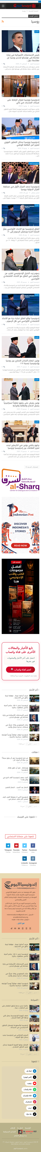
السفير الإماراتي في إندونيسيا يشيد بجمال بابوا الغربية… (15, 1036)
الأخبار (36, 31)
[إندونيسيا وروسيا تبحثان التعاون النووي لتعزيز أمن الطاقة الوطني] (20, 128)
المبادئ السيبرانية (9, 1131)
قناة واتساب (28, 1089)
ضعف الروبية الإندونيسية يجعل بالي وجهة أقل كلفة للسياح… (15, 1016)
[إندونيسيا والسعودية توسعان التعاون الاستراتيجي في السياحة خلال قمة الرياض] (34, 1028)
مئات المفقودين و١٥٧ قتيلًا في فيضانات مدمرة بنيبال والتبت (17, 726)
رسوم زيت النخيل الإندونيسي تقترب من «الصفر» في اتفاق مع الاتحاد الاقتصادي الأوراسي (21, 276)
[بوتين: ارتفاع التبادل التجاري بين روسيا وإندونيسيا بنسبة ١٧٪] (20, 347)
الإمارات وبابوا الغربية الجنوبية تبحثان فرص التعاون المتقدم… (15, 1045)
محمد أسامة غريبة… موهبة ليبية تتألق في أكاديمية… (16, 696)
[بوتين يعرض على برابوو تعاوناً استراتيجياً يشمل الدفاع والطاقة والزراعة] (20, 389)
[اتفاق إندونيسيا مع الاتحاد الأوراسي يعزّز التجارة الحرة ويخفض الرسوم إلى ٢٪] (20, 215)
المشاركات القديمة (32, 467)
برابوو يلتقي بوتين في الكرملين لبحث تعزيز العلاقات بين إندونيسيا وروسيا (22, 446)
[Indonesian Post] (27, 1132)
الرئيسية (28, 1128)
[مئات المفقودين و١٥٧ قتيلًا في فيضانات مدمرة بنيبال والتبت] (34, 727)
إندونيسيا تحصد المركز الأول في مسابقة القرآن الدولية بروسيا (21, 188)
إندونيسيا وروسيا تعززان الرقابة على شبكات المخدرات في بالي (23, 101)
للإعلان (12, 1128)
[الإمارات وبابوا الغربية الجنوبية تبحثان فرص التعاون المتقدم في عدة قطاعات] (34, 1047)
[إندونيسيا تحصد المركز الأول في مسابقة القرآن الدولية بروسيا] (20, 173)
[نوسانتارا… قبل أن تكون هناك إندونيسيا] (34, 770)
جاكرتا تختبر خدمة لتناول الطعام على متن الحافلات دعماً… (15, 1006)
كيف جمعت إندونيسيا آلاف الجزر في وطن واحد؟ (15, 778)
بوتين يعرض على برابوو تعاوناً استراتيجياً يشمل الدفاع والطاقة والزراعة (21, 404)
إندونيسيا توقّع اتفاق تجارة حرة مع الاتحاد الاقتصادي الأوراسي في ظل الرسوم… (20, 319)
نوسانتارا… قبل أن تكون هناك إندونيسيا (18, 768)
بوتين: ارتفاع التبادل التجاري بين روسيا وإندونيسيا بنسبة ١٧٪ (22, 362)
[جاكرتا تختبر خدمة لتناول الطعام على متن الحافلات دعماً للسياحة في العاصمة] (34, 1008)
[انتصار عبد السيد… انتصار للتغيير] (34, 790)
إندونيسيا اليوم (33, 163)
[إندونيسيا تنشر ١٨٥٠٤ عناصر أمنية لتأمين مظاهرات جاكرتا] (34, 708)
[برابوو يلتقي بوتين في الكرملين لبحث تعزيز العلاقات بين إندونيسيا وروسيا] (20, 431)
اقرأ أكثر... (20, 923)
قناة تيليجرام (27, 1095)
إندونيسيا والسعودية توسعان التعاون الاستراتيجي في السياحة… (15, 1026)
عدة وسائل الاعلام (20, 1135)
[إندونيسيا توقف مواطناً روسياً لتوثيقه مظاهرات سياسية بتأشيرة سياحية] (34, 737)
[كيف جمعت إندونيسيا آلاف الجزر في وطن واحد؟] (34, 780)
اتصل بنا (20, 1128)
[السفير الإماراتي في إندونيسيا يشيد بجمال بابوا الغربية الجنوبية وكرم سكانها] (34, 1038)
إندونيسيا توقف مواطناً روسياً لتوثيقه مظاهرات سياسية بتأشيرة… (15, 735)
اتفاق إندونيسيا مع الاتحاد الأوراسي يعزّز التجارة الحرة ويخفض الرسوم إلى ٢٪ (21, 230)
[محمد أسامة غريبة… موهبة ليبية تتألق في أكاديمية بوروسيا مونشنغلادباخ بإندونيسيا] (34, 698)
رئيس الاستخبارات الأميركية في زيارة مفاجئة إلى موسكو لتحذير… (15, 716)
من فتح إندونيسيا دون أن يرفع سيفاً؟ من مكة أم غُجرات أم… (15, 759)
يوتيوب (29, 1083)
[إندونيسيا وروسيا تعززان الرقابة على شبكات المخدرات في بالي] (20, 86)
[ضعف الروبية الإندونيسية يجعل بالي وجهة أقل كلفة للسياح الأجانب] (34, 1018)
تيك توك (29, 1114)
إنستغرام (29, 1102)
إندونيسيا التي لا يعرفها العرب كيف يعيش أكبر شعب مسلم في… (15, 798)
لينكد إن (29, 1071)
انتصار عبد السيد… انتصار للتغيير (16, 787)
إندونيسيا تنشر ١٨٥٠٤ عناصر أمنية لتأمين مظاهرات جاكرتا (16, 706)
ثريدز (30, 1108)
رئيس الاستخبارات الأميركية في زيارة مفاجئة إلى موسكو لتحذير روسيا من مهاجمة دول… (22, 57)
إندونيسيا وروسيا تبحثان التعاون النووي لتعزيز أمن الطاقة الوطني (21, 143)
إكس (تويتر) (28, 1077)
